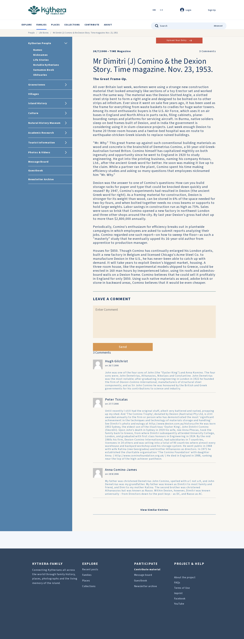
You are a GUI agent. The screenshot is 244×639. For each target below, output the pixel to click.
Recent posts (90, 569)
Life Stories (43, 32)
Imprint (178, 593)
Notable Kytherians (46, 65)
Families (41, 24)
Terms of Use (182, 588)
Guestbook (140, 580)
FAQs (177, 582)
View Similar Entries (154, 510)
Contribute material (147, 569)
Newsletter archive (145, 586)
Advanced (218, 26)
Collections (72, 24)
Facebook (179, 598)
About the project (185, 577)
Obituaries (40, 75)
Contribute (91, 24)
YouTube (179, 604)
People (31, 32)
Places (55, 24)
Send (123, 347)
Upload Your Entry (177, 40)
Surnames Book (43, 70)
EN (154, 10)
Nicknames (40, 55)
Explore (27, 24)
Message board (143, 575)
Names (37, 50)
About (108, 24)
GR (161, 10)
